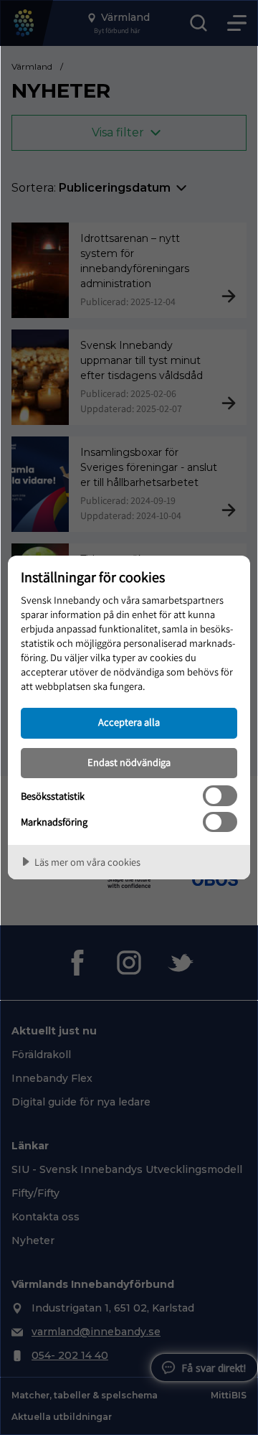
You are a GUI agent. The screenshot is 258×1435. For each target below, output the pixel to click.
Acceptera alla (129, 722)
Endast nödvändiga (129, 762)
